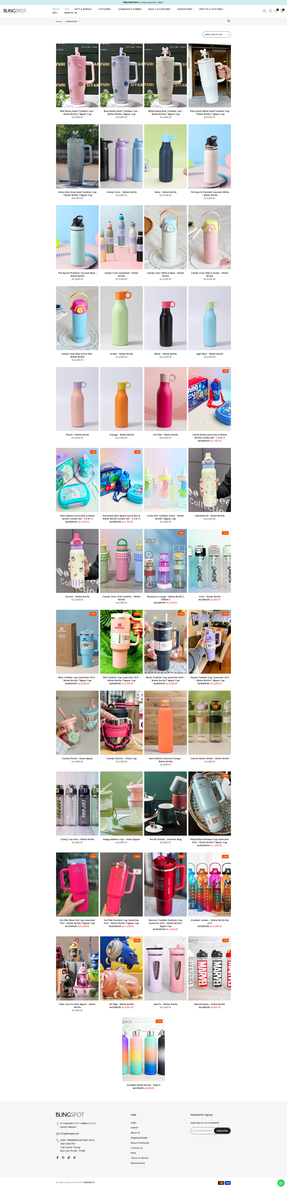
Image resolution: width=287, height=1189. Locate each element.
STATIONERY (105, 9)
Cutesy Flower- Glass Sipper (77, 758)
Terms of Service (140, 1158)
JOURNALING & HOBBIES (129, 9)
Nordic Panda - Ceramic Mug (165, 839)
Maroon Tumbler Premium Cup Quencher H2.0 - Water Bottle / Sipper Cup (166, 923)
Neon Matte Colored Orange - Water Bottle (165, 760)
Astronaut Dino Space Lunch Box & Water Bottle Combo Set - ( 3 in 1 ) (121, 517)
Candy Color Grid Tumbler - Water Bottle (122, 598)
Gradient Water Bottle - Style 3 (143, 1085)
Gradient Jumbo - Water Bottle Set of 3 (210, 922)
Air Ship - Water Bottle (121, 1004)
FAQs (133, 1153)
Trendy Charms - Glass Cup (121, 758)
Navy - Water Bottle (165, 192)
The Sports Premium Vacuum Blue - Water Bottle (77, 274)
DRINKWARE (71, 21)
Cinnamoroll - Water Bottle (210, 515)
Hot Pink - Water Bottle (165, 434)
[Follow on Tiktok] (68, 1157)
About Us (135, 1132)
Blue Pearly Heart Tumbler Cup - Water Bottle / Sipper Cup (121, 113)
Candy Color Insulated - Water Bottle (121, 274)
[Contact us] (281, 1183)
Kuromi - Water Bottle (77, 596)
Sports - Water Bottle (165, 1004)
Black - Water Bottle (165, 353)
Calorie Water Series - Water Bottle (209, 758)
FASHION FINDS (184, 9)
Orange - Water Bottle (121, 434)
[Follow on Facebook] (57, 1157)
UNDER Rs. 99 (70, 12)
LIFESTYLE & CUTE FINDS (211, 9)
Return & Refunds (140, 1143)
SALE (67, 9)
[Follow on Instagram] (63, 1157)
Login (133, 1122)
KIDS (55, 12)
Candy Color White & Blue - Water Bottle (165, 274)
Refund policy (138, 1163)
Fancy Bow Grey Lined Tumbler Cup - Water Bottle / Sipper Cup (77, 194)
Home (59, 21)
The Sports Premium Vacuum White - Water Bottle (210, 194)
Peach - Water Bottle (77, 434)
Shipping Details (139, 1137)
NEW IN (56, 9)
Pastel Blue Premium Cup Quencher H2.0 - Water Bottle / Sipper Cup (209, 841)
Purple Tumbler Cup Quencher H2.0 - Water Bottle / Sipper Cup (210, 679)
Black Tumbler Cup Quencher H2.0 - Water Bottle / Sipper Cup (165, 679)
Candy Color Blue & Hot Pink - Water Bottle (77, 355)
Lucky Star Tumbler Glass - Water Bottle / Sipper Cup (165, 517)
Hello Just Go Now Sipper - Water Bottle (77, 1006)
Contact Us (137, 1148)
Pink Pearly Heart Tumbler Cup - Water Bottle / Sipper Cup (77, 113)
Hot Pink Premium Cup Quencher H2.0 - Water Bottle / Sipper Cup (121, 922)
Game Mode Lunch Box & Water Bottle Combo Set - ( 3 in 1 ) (210, 436)
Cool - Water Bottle (209, 596)
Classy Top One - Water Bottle (77, 839)
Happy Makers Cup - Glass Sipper (121, 839)
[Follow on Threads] (74, 1157)
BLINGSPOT (89, 1182)
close (3, 2)
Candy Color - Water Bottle (121, 192)
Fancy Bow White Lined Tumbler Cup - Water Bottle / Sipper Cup (209, 113)
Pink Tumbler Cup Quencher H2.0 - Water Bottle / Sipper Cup (121, 679)
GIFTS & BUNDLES (82, 9)
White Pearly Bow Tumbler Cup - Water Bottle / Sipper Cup (165, 113)
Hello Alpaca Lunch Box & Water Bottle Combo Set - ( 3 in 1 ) (77, 517)
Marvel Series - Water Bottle (209, 1004)
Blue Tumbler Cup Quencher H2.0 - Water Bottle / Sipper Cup (77, 679)
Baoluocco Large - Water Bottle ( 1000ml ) (165, 598)
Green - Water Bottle (121, 353)
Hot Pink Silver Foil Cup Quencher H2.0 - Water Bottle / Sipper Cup (77, 922)
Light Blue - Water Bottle (209, 353)
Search (134, 1127)
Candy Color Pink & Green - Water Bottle (209, 274)
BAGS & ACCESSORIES (159, 9)
